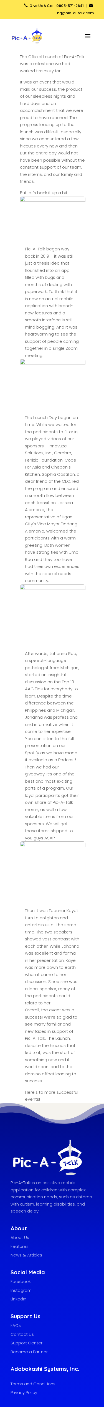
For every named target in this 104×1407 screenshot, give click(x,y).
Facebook (21, 1281)
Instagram (21, 1290)
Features (20, 1246)
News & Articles (26, 1255)
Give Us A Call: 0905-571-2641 (57, 5)
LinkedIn (18, 1299)
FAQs (16, 1325)
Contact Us (22, 1334)
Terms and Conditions (33, 1384)
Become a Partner (29, 1352)
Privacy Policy (24, 1392)
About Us (20, 1237)
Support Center (26, 1343)
